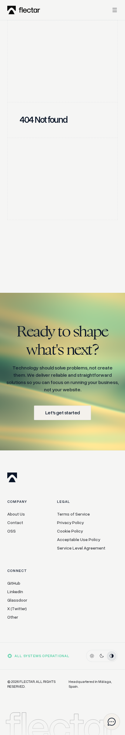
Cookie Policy (70, 531)
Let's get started (62, 412)
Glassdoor (17, 600)
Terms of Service (73, 514)
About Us (16, 514)
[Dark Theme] (101, 656)
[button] (111, 721)
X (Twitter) (17, 609)
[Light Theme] (92, 656)
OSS (11, 531)
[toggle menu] (113, 10)
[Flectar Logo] (23, 10)
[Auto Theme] (111, 655)
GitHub (13, 583)
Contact (15, 523)
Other (12, 617)
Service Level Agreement (81, 548)
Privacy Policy (70, 523)
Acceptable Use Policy (78, 540)
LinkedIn (15, 592)
